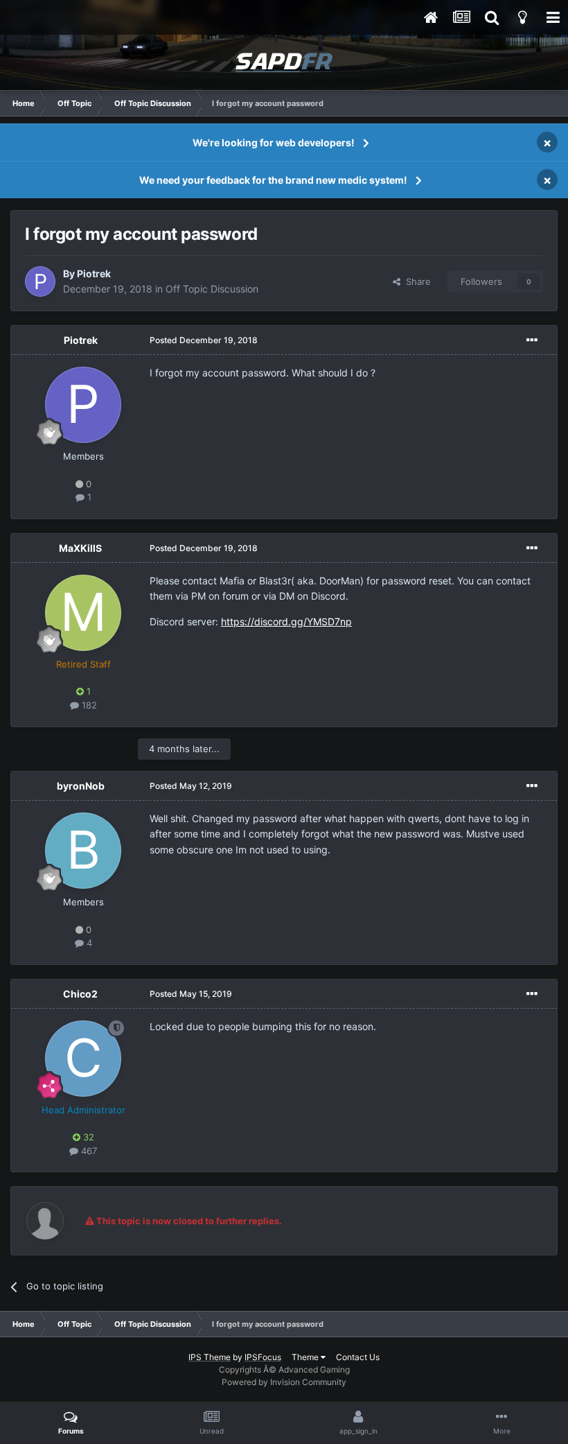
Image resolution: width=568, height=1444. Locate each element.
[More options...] (532, 340)
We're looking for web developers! (274, 142)
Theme (306, 1357)
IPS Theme (209, 1357)
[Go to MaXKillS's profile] (83, 613)
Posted (204, 340)
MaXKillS (80, 548)
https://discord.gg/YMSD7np (286, 621)
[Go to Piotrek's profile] (40, 281)
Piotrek (94, 273)
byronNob (81, 786)
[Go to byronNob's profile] (83, 850)
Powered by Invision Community (284, 1382)
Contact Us (358, 1357)
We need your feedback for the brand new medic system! (273, 180)
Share (415, 281)
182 (88, 705)
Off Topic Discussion (212, 289)
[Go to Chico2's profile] (83, 1058)
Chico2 (80, 994)
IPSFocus (263, 1357)
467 (87, 1150)
